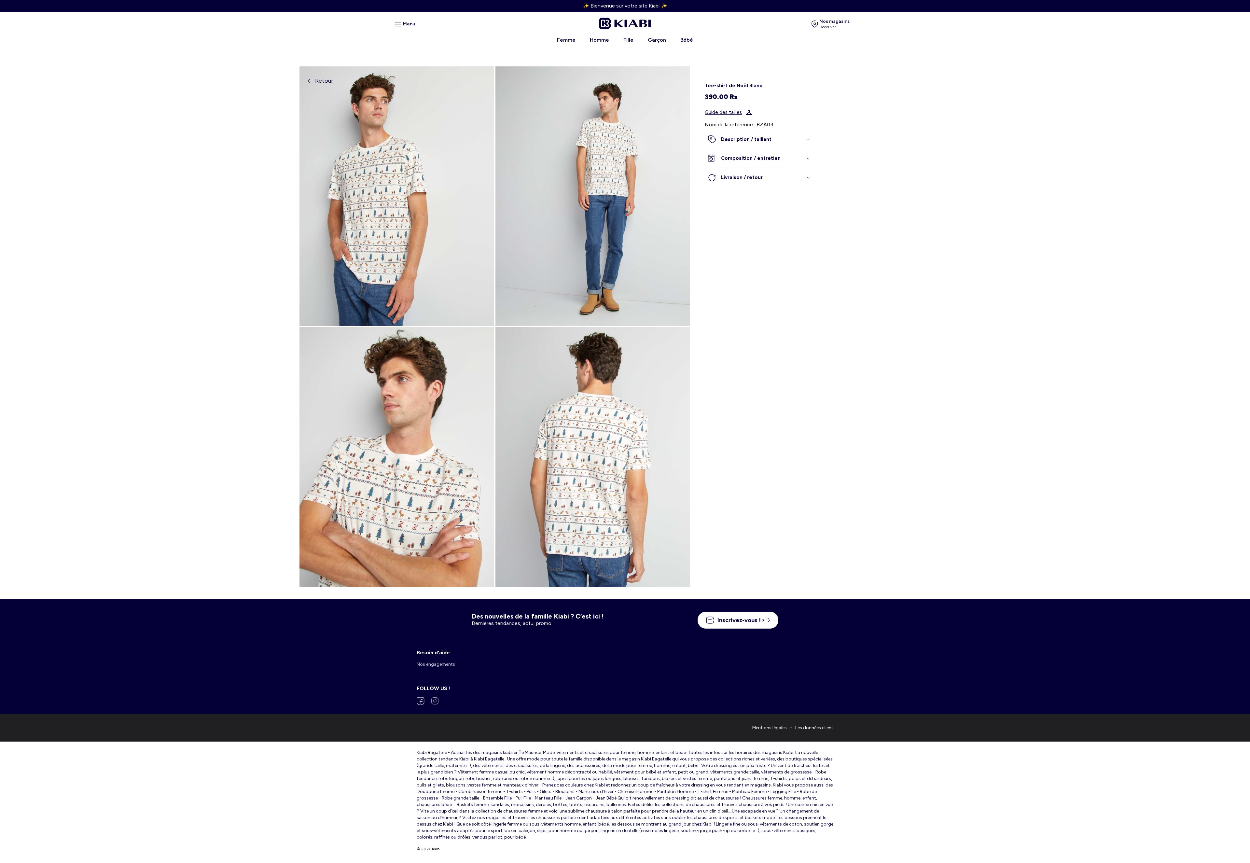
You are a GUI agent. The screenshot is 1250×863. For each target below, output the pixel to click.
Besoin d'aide (433, 652)
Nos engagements (436, 664)
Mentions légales (769, 728)
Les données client (814, 728)
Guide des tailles (723, 112)
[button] (762, 139)
